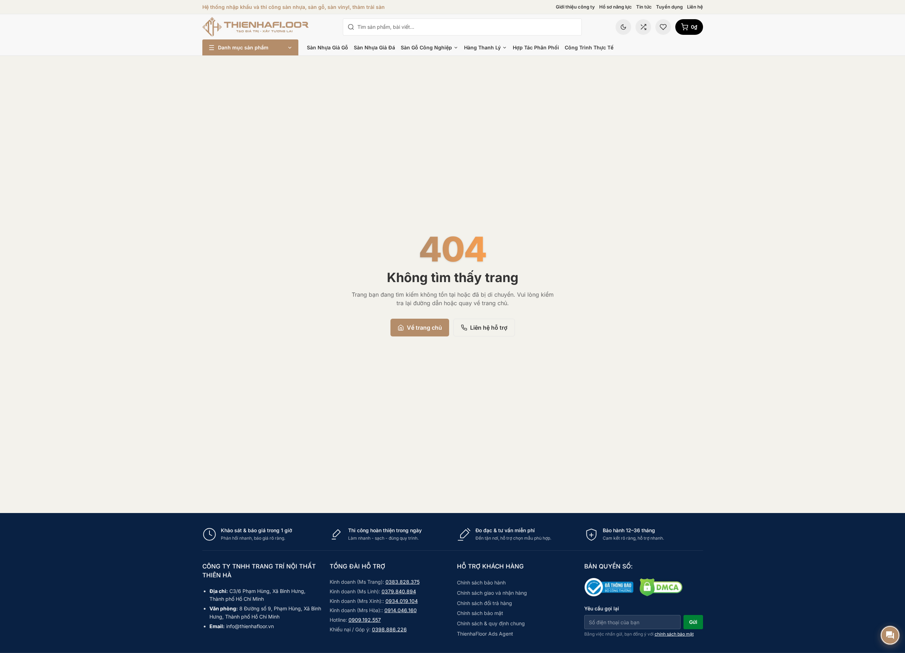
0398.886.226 (389, 629)
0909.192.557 (364, 620)
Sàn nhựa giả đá (374, 47)
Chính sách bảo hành (481, 582)
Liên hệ (695, 7)
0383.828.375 (402, 582)
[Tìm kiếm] (351, 27)
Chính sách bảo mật (480, 613)
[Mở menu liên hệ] (890, 635)
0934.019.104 (401, 601)
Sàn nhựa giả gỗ (327, 47)
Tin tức (644, 7)
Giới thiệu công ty (575, 7)
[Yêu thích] (663, 27)
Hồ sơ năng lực (615, 7)
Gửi (693, 622)
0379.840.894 (399, 591)
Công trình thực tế (589, 47)
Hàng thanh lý (482, 47)
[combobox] (467, 27)
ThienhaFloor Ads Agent (485, 634)
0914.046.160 (400, 610)
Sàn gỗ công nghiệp (426, 47)
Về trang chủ (424, 327)
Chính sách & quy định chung (491, 623)
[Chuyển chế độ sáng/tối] (623, 27)
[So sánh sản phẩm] (643, 27)
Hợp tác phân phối (536, 47)
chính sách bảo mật (674, 634)
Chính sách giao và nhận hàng (492, 593)
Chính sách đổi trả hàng (484, 603)
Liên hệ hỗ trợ (488, 327)
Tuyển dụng (669, 7)
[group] (452, 534)
